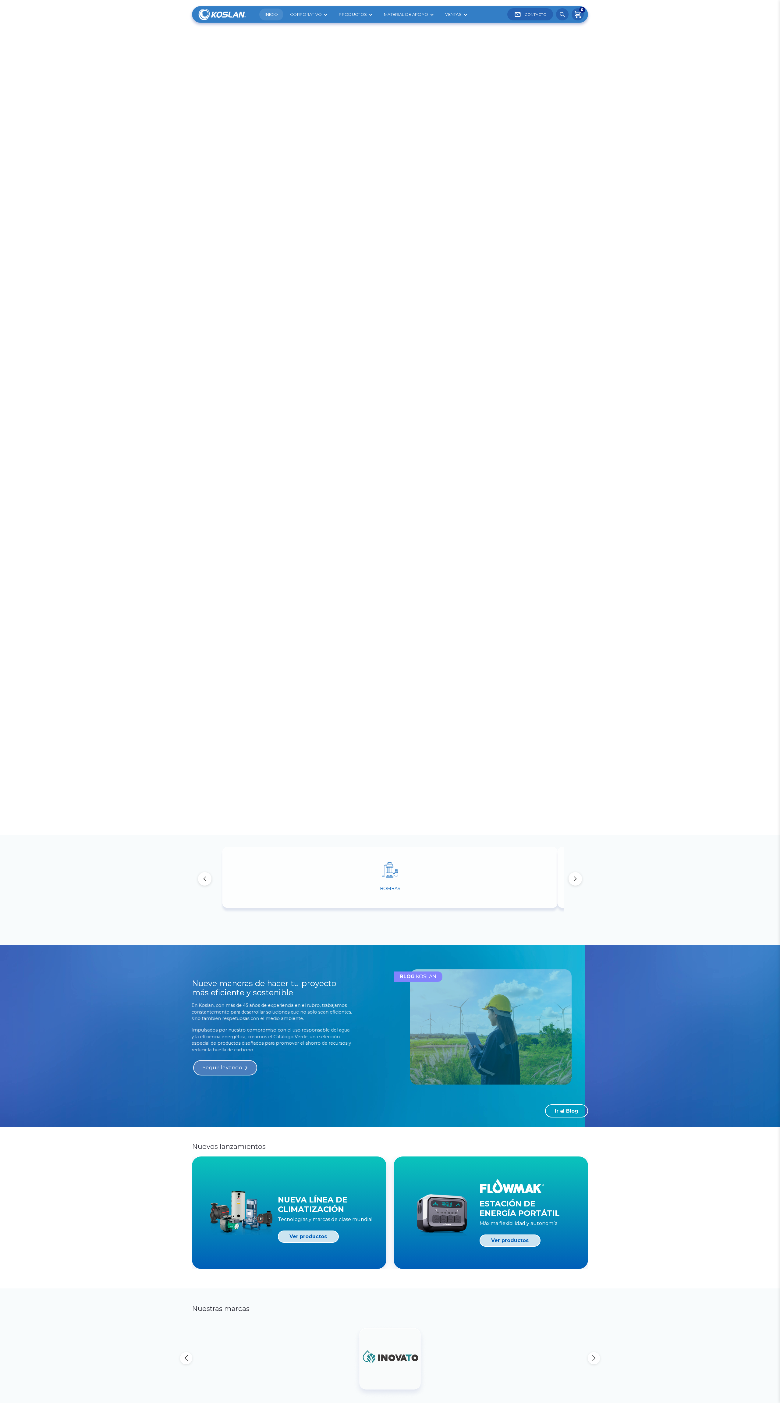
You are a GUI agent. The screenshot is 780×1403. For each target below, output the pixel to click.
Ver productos (308, 1236)
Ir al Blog (566, 1111)
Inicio (271, 14)
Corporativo (306, 14)
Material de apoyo (406, 14)
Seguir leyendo (222, 1068)
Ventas (453, 14)
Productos (353, 14)
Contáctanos (222, 127)
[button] (575, 879)
